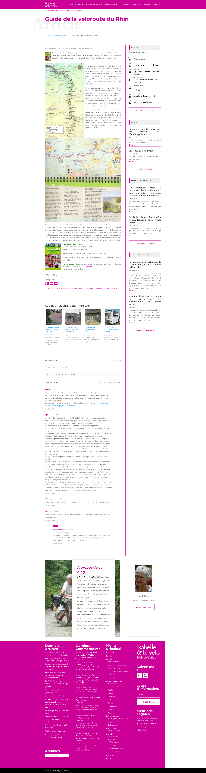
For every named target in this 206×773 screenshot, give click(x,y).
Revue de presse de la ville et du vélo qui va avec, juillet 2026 (56, 719)
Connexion (117, 360)
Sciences (111, 709)
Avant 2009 (112, 739)
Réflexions (111, 700)
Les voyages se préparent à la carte (57, 711)
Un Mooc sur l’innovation (56, 731)
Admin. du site (142, 730)
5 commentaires (87, 48)
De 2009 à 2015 (113, 736)
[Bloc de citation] (65, 374)
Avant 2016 (136, 4)
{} (74, 374)
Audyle (67, 533)
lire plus (132, 145)
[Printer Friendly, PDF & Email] (51, 275)
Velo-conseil (114, 742)
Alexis (47, 389)
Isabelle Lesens (52, 48)
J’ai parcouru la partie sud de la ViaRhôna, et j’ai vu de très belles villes (145, 264)
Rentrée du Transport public (144, 96)
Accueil (47, 35)
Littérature (112, 696)
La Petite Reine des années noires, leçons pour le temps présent (145, 220)
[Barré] (56, 374)
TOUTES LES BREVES (145, 169)
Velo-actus (113, 745)
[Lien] (71, 374)
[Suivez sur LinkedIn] (139, 675)
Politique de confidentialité (146, 723)
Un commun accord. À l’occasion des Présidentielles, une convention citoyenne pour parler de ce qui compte (145, 191)
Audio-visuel (112, 683)
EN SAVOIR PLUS (143, 607)
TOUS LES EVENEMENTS (144, 110)
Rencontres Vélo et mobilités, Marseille (145, 81)
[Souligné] (53, 374)
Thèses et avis (112, 725)
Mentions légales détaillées (146, 727)
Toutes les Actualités (145, 330)
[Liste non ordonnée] (62, 374)
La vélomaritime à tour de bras (146, 65)
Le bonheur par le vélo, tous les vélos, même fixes (56, 736)
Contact (154, 4)
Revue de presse (113, 661)
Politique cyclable (109, 4)
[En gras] (47, 374)
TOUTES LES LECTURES (145, 243)
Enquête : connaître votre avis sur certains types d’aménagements (145, 132)
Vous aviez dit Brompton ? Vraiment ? (56, 726)
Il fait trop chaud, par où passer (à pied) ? (55, 691)
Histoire (111, 693)
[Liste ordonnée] (59, 374)
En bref (70, 4)
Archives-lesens (114, 752)
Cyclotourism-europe (117, 748)
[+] (77, 374)
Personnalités (112, 678)
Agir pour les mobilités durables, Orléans (146, 72)
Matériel (111, 675)
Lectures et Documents (60, 35)
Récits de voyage (114, 731)
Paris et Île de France (115, 668)
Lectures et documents (93, 4)
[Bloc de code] (68, 374)
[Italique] (50, 374)
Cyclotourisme (124, 4)
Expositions (112, 706)
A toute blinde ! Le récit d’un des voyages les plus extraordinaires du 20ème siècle (145, 300)
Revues (110, 703)
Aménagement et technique (118, 718)
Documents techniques (116, 687)
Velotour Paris (139, 59)
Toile (110, 713)
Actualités (78, 4)
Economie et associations (117, 665)
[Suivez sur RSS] (145, 675)
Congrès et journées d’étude (118, 671)
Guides (72, 35)
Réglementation (113, 722)
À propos (147, 4)
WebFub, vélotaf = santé (143, 102)
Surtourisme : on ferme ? (141, 150)
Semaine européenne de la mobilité (144, 89)
